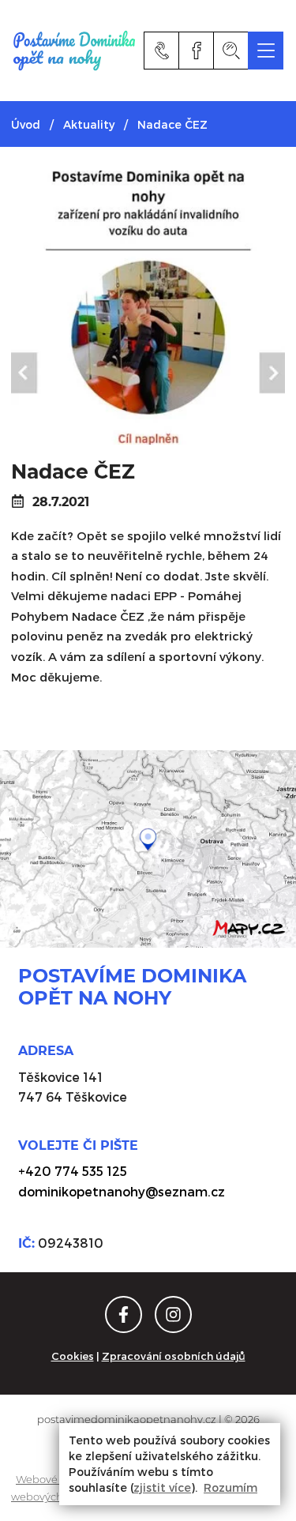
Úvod (25, 124)
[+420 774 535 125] (161, 50)
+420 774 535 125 (72, 1170)
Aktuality (88, 124)
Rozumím (230, 1487)
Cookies (72, 1356)
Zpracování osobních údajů (173, 1356)
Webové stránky (57, 1479)
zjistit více (162, 1487)
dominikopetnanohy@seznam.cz (121, 1191)
